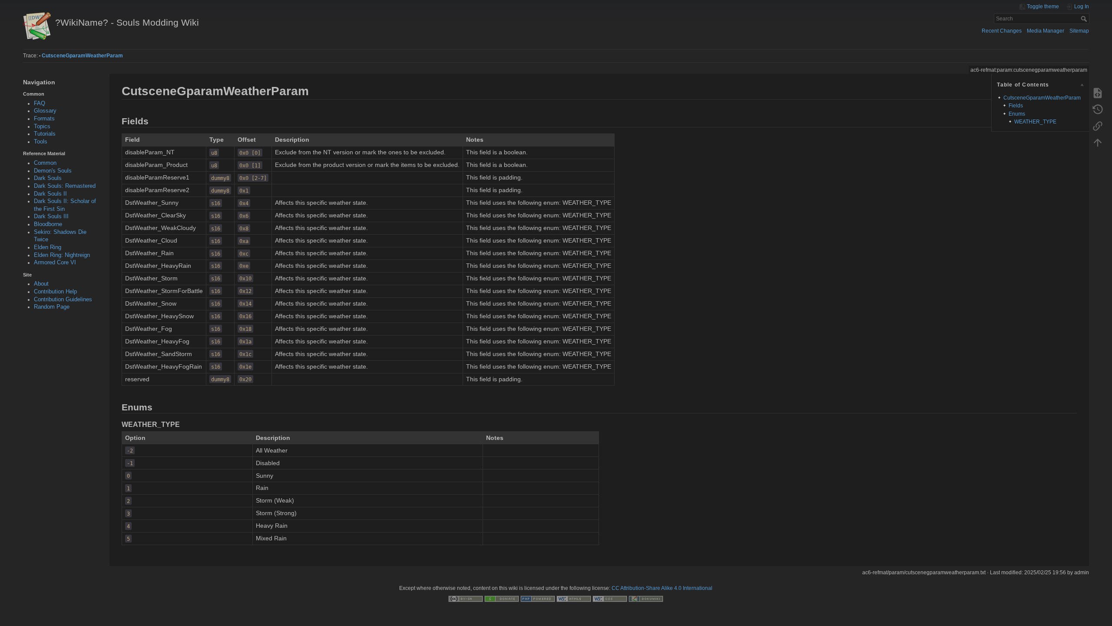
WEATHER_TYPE (1035, 122)
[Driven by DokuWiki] (646, 599)
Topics (42, 126)
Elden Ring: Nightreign (62, 255)
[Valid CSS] (609, 599)
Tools (40, 142)
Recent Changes (1002, 31)
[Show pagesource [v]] (1098, 92)
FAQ (39, 103)
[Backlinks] (1098, 125)
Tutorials (45, 134)
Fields (1016, 106)
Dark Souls (48, 178)
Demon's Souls (53, 171)
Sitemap (1079, 31)
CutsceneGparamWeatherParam (82, 56)
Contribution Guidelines (63, 299)
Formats (44, 119)
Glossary (45, 111)
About (41, 284)
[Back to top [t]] (1098, 142)
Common (45, 163)
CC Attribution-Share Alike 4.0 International (662, 588)
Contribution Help (55, 292)
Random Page (52, 307)
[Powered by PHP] (537, 599)
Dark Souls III (51, 216)
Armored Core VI (55, 263)
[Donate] (501, 599)
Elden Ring (47, 247)
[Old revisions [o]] (1098, 109)
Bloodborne (48, 224)
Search (1085, 19)
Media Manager (1045, 31)
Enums (1017, 114)
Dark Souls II (50, 194)
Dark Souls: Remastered (65, 186)
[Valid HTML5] (573, 599)
